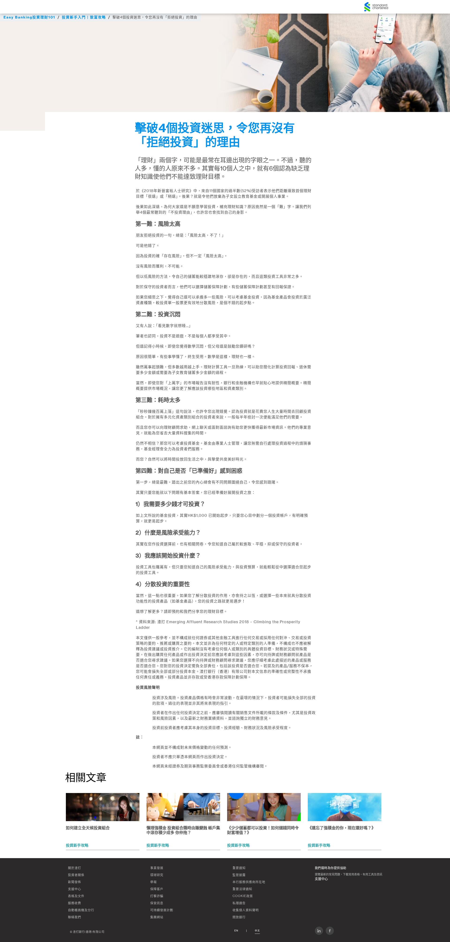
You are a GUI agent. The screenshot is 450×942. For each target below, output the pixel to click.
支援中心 (74, 888)
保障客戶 (156, 888)
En (236, 931)
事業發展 (156, 867)
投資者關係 (76, 874)
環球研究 (156, 874)
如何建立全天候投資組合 (88, 828)
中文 (257, 931)
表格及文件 (76, 895)
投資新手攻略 (77, 845)
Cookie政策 (242, 895)
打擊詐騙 (156, 895)
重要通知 (239, 867)
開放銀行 (239, 917)
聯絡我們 (74, 917)
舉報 (153, 881)
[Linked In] (319, 931)
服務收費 (74, 903)
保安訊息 (156, 903)
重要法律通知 (242, 888)
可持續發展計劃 (161, 910)
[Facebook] (330, 931)
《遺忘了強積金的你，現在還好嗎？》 (341, 828)
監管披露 (239, 874)
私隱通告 (239, 903)
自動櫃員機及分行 (81, 910)
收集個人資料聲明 (245, 910)
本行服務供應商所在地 (248, 881)
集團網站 (156, 917)
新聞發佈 (74, 881)
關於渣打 (74, 867)
